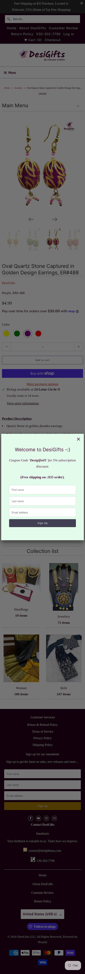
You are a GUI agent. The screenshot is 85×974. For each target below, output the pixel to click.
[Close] (78, 439)
